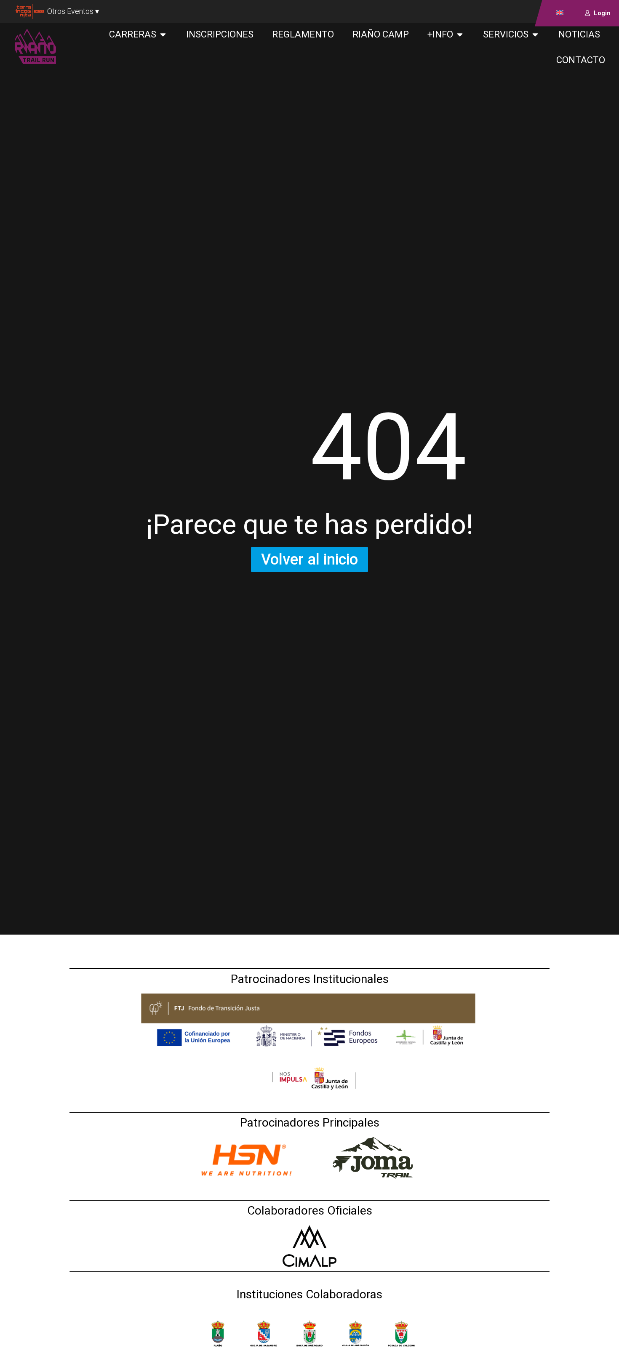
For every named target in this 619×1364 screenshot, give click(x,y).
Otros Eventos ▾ (73, 11)
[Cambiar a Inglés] (560, 12)
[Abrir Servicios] (535, 34)
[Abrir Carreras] (163, 34)
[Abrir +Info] (459, 34)
